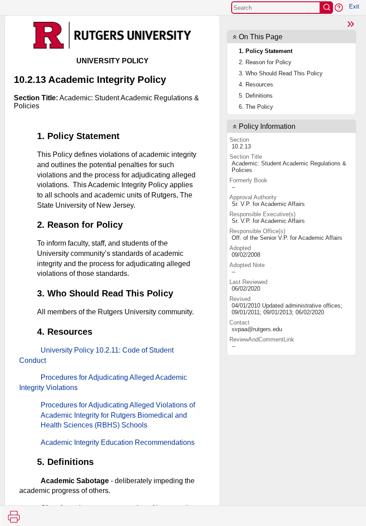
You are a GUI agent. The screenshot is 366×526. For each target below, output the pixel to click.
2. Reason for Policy (265, 62)
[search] (326, 7)
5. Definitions (256, 95)
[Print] (13, 516)
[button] (338, 7)
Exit (354, 6)
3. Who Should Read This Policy (281, 73)
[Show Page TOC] (351, 24)
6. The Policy (256, 106)
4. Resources (256, 84)
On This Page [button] (261, 37)
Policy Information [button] (267, 126)
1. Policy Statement (265, 51)
